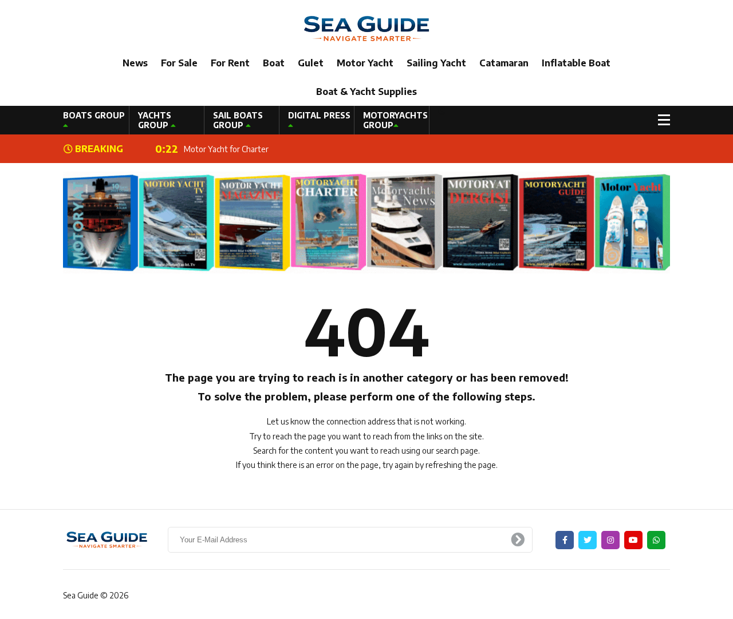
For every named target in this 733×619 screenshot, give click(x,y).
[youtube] (633, 540)
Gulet (311, 63)
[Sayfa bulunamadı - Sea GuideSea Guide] (366, 28)
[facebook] (564, 540)
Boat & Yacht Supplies (366, 91)
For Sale (179, 63)
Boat (274, 63)
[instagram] (610, 540)
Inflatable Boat (576, 63)
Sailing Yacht (436, 63)
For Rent (230, 63)
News (135, 63)
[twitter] (587, 540)
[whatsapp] (656, 540)
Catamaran (504, 63)
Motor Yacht (365, 63)
